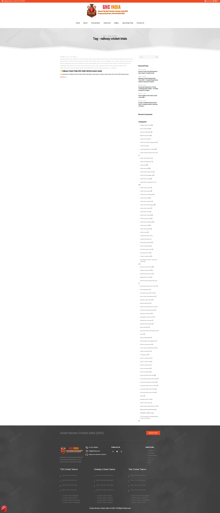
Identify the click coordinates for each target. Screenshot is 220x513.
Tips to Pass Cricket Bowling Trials (148, 348)
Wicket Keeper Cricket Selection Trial (148, 406)
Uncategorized (143, 354)
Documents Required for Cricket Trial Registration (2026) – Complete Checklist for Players (148, 88)
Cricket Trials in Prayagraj (71, 502)
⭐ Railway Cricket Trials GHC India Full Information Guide (81, 71)
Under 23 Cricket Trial (145, 365)
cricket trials (129, 59)
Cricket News (143, 145)
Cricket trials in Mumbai (105, 500)
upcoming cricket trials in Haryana (148, 382)
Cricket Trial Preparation (145, 158)
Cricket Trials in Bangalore (140, 496)
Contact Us (140, 23)
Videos (142, 396)
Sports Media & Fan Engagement (147, 341)
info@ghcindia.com (8, 1)
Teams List (107, 23)
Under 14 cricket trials (145, 358)
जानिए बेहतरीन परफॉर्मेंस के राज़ (146, 413)
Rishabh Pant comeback (146, 320)
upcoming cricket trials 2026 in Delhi (148, 378)
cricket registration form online (116, 59)
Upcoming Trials (127, 23)
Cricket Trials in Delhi (70, 498)
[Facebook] (213, 1)
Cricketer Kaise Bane (145, 239)
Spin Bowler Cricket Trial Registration (148, 330)
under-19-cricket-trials (145, 372)
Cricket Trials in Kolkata (105, 498)
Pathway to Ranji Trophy (105, 65)
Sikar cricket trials (144, 327)
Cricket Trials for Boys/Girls (146, 172)
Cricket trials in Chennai (139, 498)
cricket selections (65, 68)
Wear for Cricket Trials (145, 402)
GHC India (72, 68)
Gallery (116, 23)
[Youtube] (217, 1)
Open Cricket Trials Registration (147, 296)
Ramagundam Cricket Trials (146, 317)
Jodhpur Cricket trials (145, 256)
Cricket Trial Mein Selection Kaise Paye (149, 152)
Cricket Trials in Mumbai (145, 201)
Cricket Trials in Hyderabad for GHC (105, 61)
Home (78, 23)
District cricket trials (144, 246)
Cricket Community (144, 139)
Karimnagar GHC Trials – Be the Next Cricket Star (148, 260)
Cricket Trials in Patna (103, 63)
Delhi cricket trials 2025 (145, 242)
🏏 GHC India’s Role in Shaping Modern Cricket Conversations (149, 417)
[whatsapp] (4, 508)
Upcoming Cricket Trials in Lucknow (148, 385)
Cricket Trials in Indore (145, 187)
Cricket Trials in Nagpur (105, 502)
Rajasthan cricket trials (119, 65)
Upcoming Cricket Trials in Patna (147, 392)
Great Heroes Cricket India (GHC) (82, 433)
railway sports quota (92, 68)
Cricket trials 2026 (65, 61)
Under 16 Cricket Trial (145, 361)
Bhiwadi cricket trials (102, 59)
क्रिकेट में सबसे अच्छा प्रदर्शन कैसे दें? (147, 409)
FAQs (149, 462)
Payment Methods (152, 455)
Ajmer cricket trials (78, 59)
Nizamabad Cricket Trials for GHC (148, 286)
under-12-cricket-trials (145, 368)
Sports (141, 334)
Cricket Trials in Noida (138, 502)
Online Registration (144, 289)
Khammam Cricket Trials (145, 267)
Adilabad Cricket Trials (66, 59)
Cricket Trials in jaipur (121, 61)
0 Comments (113, 68)
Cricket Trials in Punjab (115, 63)
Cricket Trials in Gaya (90, 61)
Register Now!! (153, 433)
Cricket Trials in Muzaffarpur (89, 63)
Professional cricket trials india (147, 310)
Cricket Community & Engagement (148, 142)
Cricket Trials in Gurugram (72, 500)
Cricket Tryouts (143, 232)
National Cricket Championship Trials (148, 280)
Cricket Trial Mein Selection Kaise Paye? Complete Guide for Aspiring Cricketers (147, 104)
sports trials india (104, 68)
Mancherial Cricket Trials (145, 273)
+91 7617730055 (20, 1)
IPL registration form (145, 252)
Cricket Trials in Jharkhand (146, 194)
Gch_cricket (73, 56)
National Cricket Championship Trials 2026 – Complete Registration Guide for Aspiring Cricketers (148, 80)
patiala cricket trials (144, 303)
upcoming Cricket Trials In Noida (147, 389)
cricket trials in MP (76, 63)
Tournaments (95, 23)
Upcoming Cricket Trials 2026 (147, 375)
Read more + (63, 77)
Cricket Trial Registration (145, 161)
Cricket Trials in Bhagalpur (77, 61)
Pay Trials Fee (209, 1)
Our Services (151, 453)
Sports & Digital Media (145, 337)
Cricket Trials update (82, 65)
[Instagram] (216, 1)
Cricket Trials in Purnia (145, 218)
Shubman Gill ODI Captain (146, 324)
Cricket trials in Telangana (146, 222)
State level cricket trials (145, 344)
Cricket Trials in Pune (145, 211)
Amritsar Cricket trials (90, 59)
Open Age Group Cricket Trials (147, 293)
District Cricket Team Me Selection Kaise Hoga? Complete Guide (147, 72)
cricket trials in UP (71, 65)
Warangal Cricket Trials (145, 399)
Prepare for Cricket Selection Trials (148, 306)
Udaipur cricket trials (144, 351)
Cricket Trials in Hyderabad (140, 500)
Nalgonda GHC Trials (93, 65)
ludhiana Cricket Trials (145, 270)
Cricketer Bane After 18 (145, 235)
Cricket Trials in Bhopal (70, 496)
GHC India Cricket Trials (145, 249)
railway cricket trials (81, 68)
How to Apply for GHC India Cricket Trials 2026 (147, 96)
